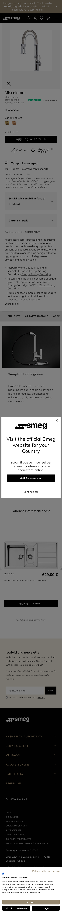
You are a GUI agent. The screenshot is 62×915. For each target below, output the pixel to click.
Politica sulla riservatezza (46, 870)
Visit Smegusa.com (31, 478)
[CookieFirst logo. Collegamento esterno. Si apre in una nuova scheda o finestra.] (3, 874)
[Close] (57, 419)
